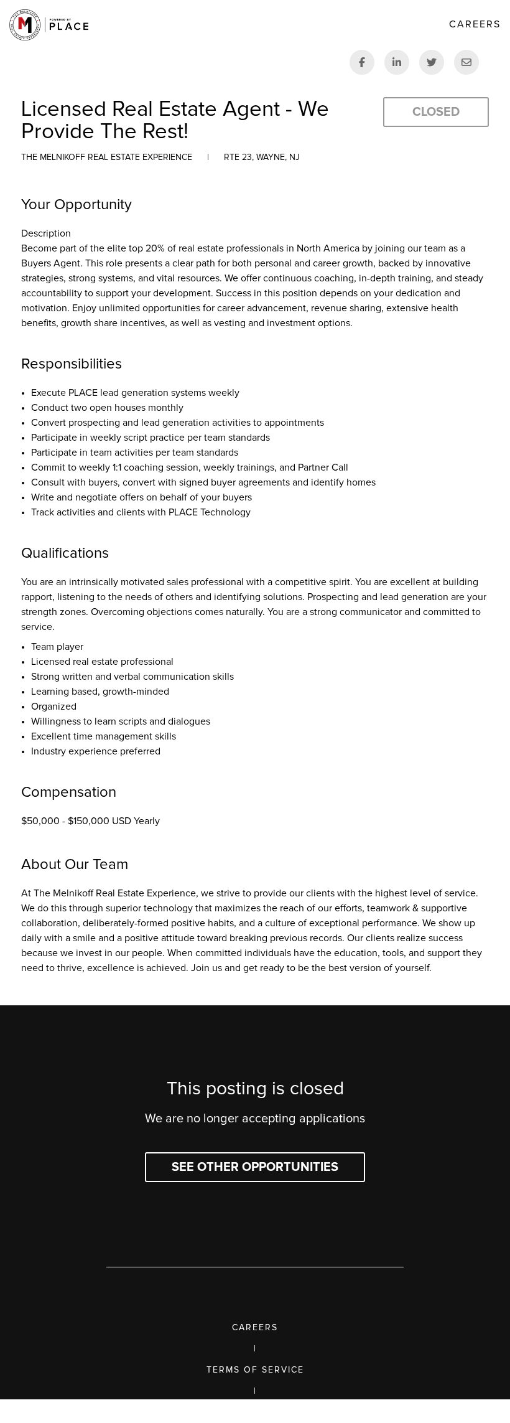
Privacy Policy (255, 1412)
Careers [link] (475, 24)
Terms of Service (255, 1370)
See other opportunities (255, 1167)
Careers (255, 1327)
